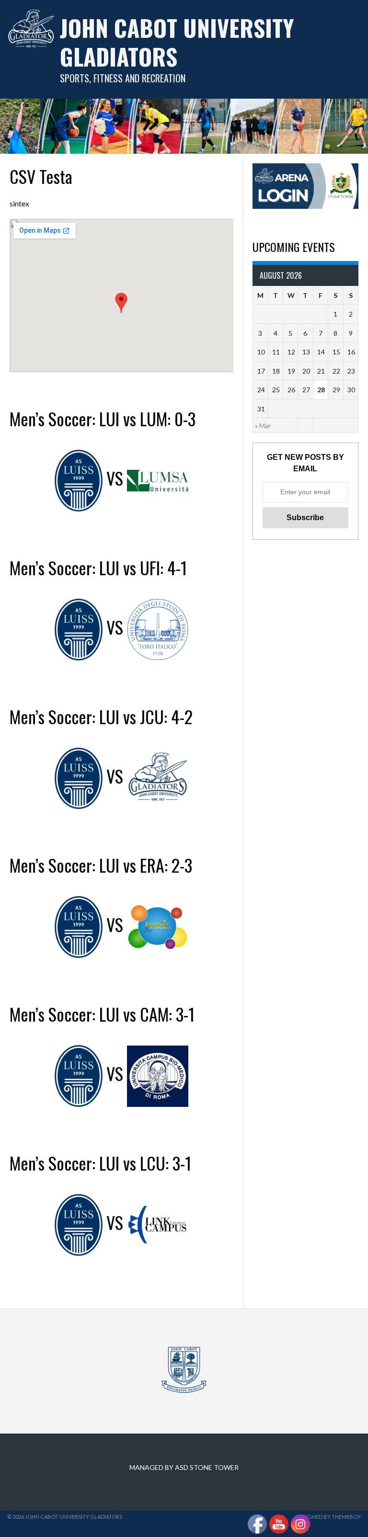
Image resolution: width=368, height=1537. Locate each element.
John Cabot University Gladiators (177, 42)
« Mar (263, 425)
